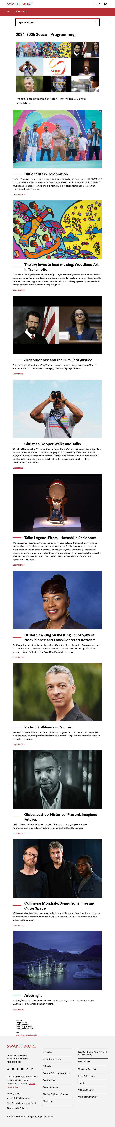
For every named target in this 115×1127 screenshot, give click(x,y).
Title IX (81, 1083)
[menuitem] (95, 3)
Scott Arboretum (86, 1076)
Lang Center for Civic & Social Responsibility (92, 1053)
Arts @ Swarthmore (51, 1059)
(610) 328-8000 (14, 1062)
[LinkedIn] (17, 1069)
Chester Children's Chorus (55, 1094)
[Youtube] (22, 1069)
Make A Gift (84, 1062)
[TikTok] (27, 1069)
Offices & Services (87, 1069)
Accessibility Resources (19, 1098)
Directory (47, 1101)
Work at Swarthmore (88, 1097)
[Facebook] (13, 1069)
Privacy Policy (14, 1093)
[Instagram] (8, 1069)
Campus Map (49, 1080)
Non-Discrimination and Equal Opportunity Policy (21, 1105)
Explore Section (26, 22)
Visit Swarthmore (86, 1090)
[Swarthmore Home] (21, 1046)
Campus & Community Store (56, 1073)
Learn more (18, 194)
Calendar (46, 1066)
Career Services (50, 1087)
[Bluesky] (31, 1069)
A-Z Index (47, 1052)
